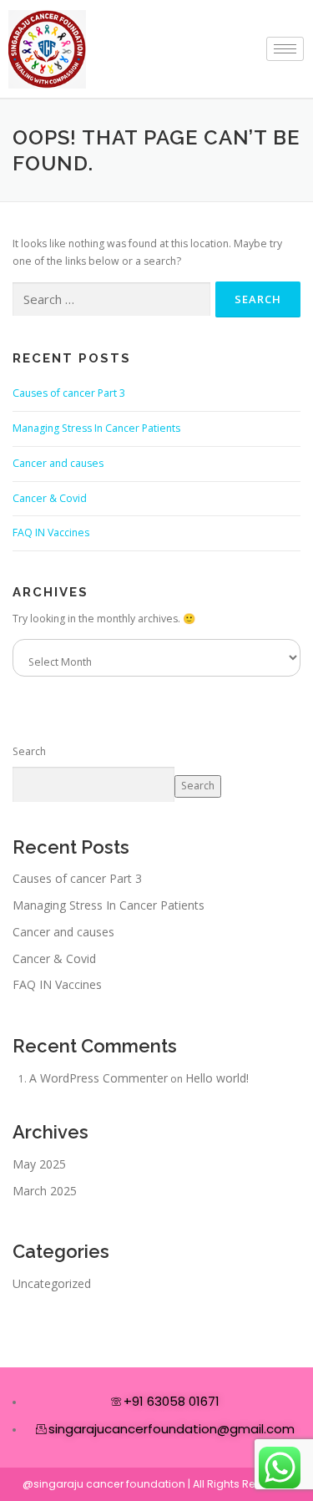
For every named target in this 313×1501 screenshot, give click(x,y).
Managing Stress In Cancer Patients (96, 428)
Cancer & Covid (50, 498)
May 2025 (39, 1164)
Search (29, 751)
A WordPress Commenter (98, 1078)
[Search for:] (111, 299)
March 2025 (45, 1191)
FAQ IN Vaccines (51, 532)
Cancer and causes (58, 463)
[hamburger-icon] (285, 49)
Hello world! (217, 1078)
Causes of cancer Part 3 (69, 393)
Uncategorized (52, 1283)
